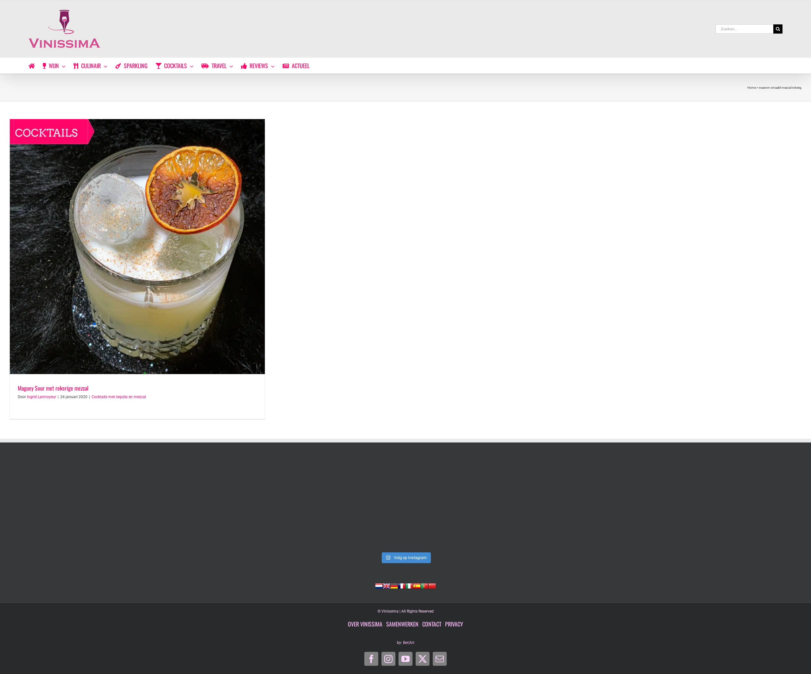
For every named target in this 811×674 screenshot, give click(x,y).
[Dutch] (379, 585)
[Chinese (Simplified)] (432, 585)
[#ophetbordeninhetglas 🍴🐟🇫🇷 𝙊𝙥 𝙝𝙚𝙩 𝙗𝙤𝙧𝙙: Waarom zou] (87, 503)
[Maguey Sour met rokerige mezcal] (137, 246)
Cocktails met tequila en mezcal (119, 397)
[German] (394, 585)
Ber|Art (408, 642)
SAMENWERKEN (402, 624)
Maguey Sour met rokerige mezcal (53, 388)
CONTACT (431, 624)
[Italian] (409, 585)
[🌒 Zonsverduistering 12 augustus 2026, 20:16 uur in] (723, 503)
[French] (402, 585)
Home (751, 87)
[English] (386, 585)
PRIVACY (454, 624)
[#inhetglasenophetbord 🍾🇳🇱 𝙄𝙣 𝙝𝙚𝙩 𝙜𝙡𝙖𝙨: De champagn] (564, 503)
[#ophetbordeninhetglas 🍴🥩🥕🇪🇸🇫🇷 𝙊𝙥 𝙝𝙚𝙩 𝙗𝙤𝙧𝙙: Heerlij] (246, 503)
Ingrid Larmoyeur (41, 397)
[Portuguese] (424, 585)
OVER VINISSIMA (365, 624)
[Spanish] (417, 585)
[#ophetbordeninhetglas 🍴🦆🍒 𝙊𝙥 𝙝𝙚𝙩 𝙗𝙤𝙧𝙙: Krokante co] (405, 503)
